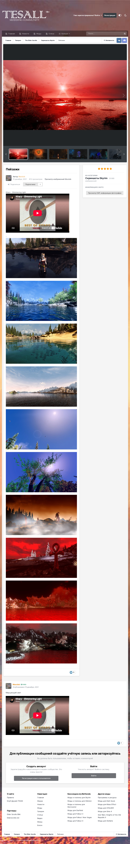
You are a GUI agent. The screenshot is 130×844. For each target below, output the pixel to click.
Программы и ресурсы (107, 797)
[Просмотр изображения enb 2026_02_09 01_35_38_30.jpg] (98, 154)
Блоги (39, 825)
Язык (4, 840)
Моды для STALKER (106, 808)
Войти (93, 776)
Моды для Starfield (75, 810)
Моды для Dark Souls (106, 801)
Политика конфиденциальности (28, 840)
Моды (38, 34)
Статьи (51, 34)
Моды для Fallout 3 (75, 814)
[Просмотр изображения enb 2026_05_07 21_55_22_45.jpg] (38, 154)
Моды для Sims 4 (105, 811)
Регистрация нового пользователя (36, 778)
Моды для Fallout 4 (75, 821)
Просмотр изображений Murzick (58, 179)
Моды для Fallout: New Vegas (80, 817)
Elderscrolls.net (13, 818)
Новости (25, 34)
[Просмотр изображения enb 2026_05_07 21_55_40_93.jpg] (58, 154)
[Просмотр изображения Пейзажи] (18, 154)
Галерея (40, 811)
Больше (65, 34)
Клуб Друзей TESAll (15, 801)
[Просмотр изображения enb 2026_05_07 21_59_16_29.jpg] (78, 154)
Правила (10, 797)
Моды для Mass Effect (107, 804)
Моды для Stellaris (105, 821)
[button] (6, 154)
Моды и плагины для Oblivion (80, 801)
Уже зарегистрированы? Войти (87, 15)
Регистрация (109, 15)
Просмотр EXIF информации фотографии (104, 193)
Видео (39, 818)
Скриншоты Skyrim (96, 178)
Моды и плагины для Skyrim (79, 797)
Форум (40, 801)
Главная (11, 34)
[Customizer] (120, 15)
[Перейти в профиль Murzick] (8, 178)
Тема (11, 840)
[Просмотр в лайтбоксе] (65, 95)
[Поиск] (125, 34)
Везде (117, 34)
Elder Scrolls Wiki (13, 814)
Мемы (39, 822)
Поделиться (14, 184)
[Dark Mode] (125, 15)
